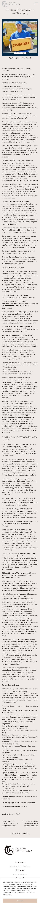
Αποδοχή (20, 901)
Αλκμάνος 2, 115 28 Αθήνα (20, 866)
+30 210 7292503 (20, 874)
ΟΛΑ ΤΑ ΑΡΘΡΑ (20, 833)
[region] (20, 891)
